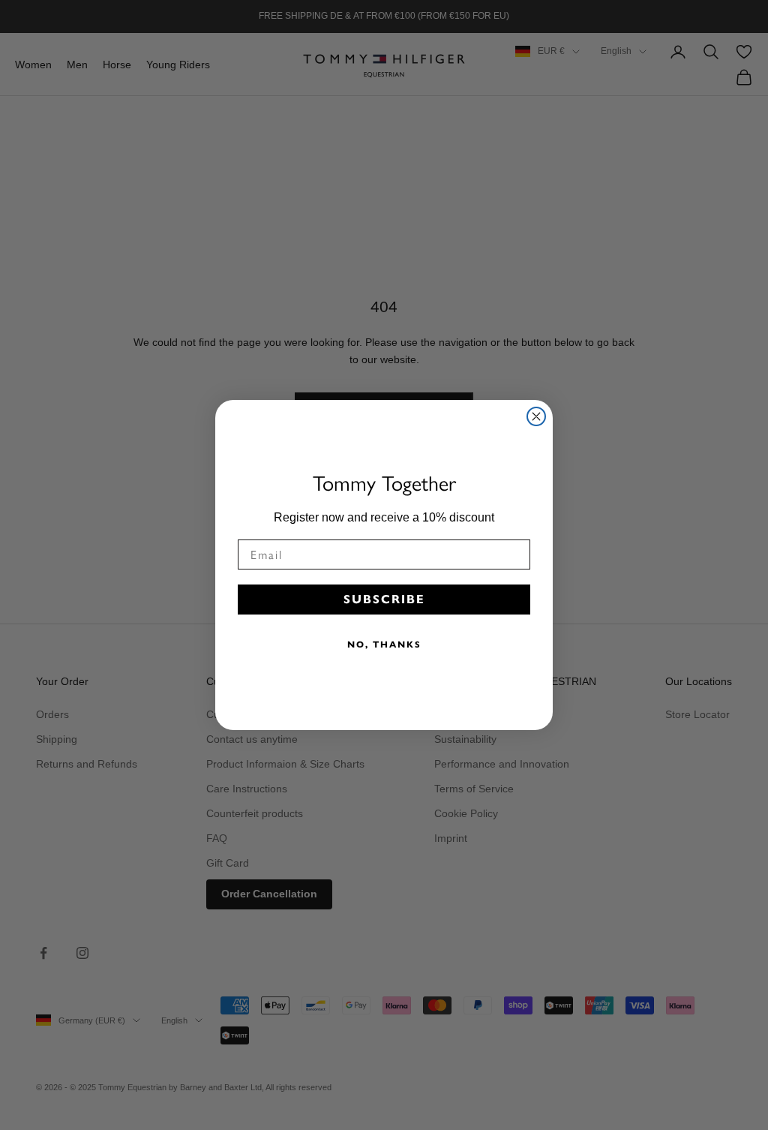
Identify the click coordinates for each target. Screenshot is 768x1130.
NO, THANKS (384, 644)
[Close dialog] (536, 416)
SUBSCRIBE (384, 599)
